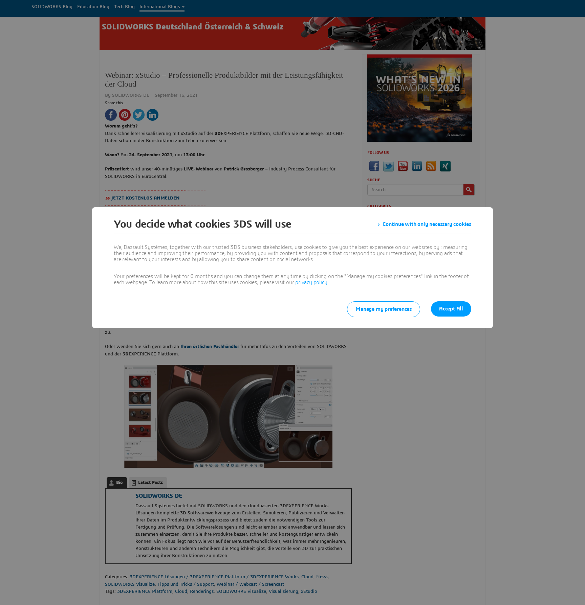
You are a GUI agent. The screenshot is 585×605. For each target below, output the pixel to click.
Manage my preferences (383, 309)
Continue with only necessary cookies (427, 224)
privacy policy (311, 282)
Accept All (451, 308)
